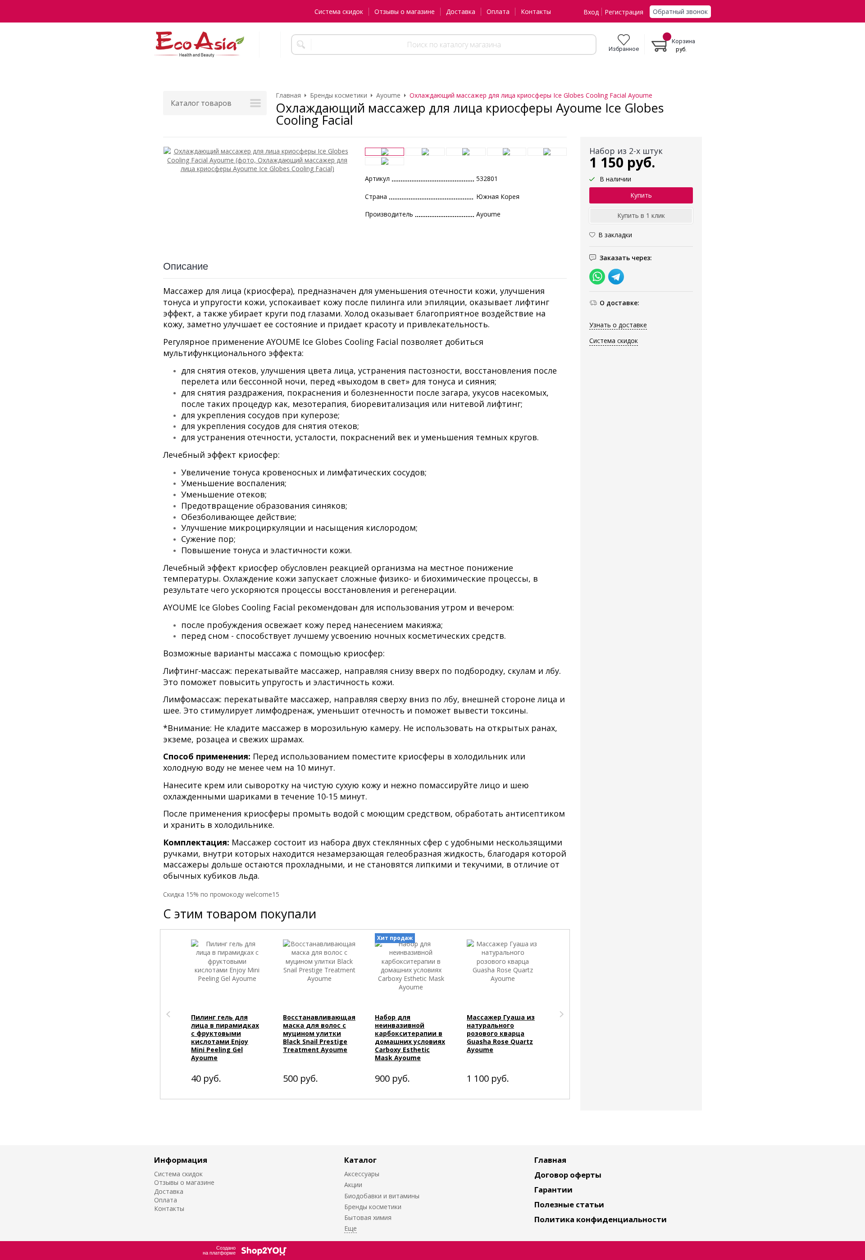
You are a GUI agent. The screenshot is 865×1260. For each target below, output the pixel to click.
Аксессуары (361, 1174)
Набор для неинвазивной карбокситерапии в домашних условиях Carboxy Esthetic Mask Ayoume (410, 1037)
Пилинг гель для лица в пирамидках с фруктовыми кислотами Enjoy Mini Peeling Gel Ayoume (225, 1037)
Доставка (460, 11)
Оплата (498, 11)
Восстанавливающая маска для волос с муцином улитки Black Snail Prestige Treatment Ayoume (319, 1033)
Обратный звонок (680, 11)
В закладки (615, 235)
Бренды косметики (372, 1206)
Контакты (536, 11)
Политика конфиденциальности (600, 1219)
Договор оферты (567, 1175)
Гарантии (553, 1189)
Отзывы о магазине (404, 11)
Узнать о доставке (618, 325)
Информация (180, 1160)
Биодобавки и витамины (381, 1196)
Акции (353, 1184)
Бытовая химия (368, 1217)
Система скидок (338, 11)
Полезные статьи (569, 1204)
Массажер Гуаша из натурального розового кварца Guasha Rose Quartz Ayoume (501, 1033)
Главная (550, 1160)
